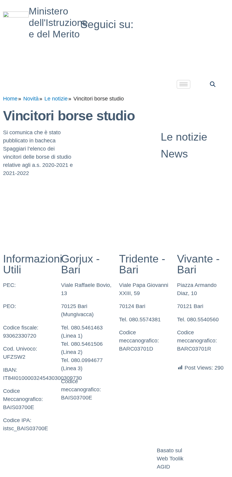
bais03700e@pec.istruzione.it (38, 293)
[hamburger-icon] (183, 84)
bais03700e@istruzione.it (33, 314)
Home (10, 99)
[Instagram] (193, 35)
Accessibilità (134, 450)
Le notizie (56, 99)
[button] (212, 84)
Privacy (15, 450)
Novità (31, 99)
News (174, 154)
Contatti (90, 450)
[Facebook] (193, 7)
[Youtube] (193, 21)
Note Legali (57, 450)
